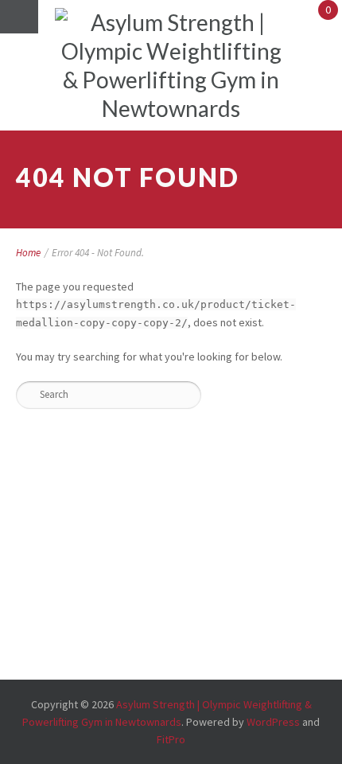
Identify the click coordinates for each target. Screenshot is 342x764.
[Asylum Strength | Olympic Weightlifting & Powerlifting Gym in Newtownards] (171, 65)
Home (28, 252)
